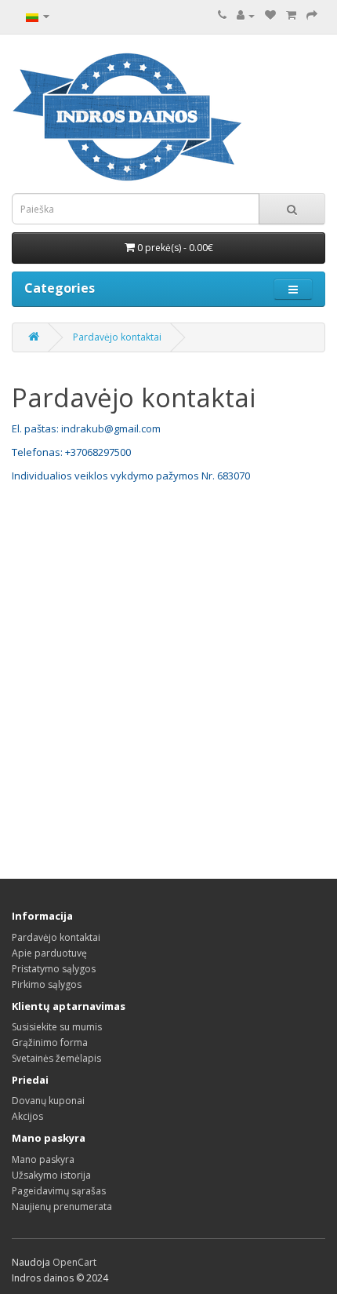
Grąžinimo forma (50, 1042)
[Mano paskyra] (246, 15)
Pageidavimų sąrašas (59, 1190)
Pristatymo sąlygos (54, 968)
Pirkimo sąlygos (47, 984)
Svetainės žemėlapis (56, 1058)
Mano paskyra (43, 1159)
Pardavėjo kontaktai (117, 337)
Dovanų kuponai (48, 1100)
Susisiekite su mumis (57, 1026)
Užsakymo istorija (51, 1175)
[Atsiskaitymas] (311, 15)
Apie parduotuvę (49, 953)
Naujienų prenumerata (62, 1206)
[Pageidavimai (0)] (270, 15)
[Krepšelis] (291, 15)
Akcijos (27, 1116)
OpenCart (74, 1262)
